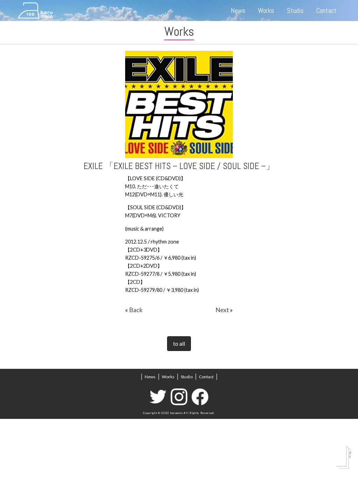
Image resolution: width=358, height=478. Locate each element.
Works (266, 10)
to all (179, 343)
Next (222, 310)
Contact (326, 10)
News (238, 10)
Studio (295, 10)
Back (136, 310)
